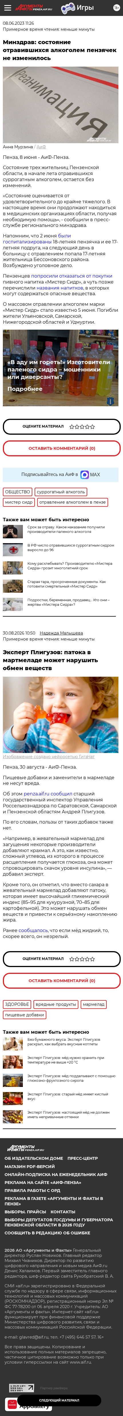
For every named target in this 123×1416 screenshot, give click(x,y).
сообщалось (33, 930)
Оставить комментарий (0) (62, 448)
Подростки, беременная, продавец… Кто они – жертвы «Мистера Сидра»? (68, 602)
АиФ (41, 146)
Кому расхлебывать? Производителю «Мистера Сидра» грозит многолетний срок (69, 565)
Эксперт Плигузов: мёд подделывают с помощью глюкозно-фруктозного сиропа (71, 1078)
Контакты (63, 1211)
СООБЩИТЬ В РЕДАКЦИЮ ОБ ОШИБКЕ (47, 1233)
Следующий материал (59, 1400)
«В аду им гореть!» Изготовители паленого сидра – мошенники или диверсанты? (58, 369)
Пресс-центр (83, 1158)
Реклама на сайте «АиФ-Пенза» (43, 1182)
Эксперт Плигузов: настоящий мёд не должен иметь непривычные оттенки (68, 1114)
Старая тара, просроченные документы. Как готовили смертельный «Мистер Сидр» (66, 584)
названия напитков (60, 288)
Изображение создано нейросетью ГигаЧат (49, 756)
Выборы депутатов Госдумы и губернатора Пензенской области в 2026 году (59, 1222)
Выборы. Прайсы (25, 1211)
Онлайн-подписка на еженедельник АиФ (56, 1174)
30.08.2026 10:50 (19, 633)
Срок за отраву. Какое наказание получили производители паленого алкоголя (66, 529)
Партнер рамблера (54, 1388)
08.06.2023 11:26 (18, 23)
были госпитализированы (37, 239)
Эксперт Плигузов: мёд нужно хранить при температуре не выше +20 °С (65, 1060)
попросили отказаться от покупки (71, 276)
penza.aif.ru (36, 794)
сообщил (61, 794)
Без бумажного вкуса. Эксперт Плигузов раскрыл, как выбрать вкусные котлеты (63, 1041)
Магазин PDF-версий (30, 1166)
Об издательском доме (34, 1158)
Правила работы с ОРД (32, 1190)
